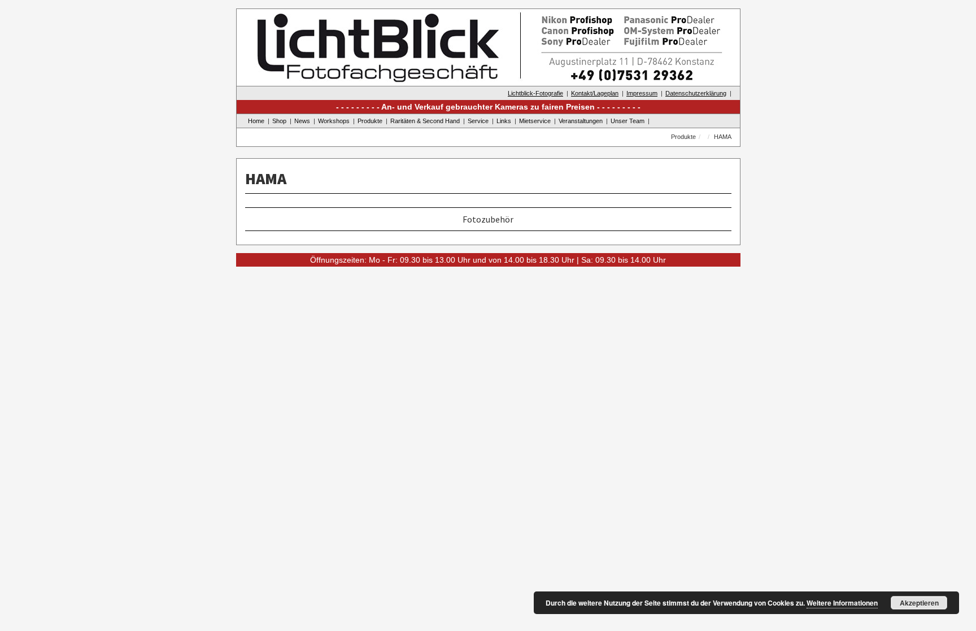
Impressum (641, 93)
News (302, 121)
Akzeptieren (919, 603)
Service (478, 121)
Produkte (370, 121)
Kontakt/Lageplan (594, 93)
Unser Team (627, 121)
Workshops (334, 121)
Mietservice (535, 121)
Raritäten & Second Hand (425, 121)
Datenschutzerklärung (695, 93)
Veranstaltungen (581, 121)
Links (503, 121)
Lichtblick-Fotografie (535, 93)
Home (256, 121)
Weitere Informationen (842, 603)
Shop (279, 121)
